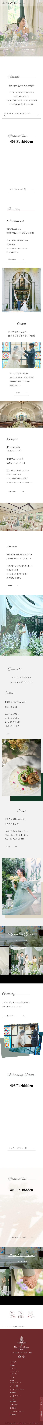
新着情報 (13, 1392)
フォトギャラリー (15, 1396)
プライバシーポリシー (17, 1411)
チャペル (14, 1368)
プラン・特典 (14, 1386)
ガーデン (14, 1374)
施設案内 (13, 1365)
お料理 (12, 1381)
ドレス (12, 1377)
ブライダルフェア (15, 1383)
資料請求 (41, 1414)
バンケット (15, 1371)
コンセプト (13, 1362)
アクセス (13, 1399)
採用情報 (13, 1415)
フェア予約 (41, 1401)
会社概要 (13, 1401)
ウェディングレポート (17, 1389)
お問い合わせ (14, 1405)
